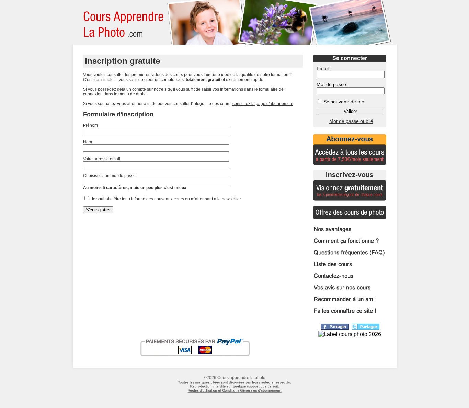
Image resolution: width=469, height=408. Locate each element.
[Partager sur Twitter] (365, 328)
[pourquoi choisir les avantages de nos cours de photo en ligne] (349, 232)
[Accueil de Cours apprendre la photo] (121, 22)
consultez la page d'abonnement (262, 103)
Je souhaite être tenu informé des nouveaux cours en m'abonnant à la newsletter (165, 199)
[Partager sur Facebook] (335, 328)
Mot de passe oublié (351, 121)
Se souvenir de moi (344, 101)
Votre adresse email (101, 158)
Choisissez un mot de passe (109, 175)
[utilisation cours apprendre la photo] (234, 396)
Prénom (90, 125)
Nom (87, 142)
